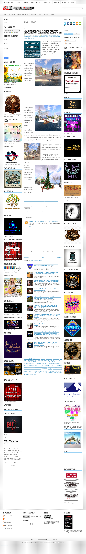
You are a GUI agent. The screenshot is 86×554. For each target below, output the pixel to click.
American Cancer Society (47, 360)
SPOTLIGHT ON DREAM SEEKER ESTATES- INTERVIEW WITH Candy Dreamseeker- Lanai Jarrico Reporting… (45, 344)
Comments (68, 43)
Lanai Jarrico (32, 361)
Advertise (56, 2)
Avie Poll (57, 360)
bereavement (59, 367)
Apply (40, 14)
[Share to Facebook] (29, 208)
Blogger (13, 465)
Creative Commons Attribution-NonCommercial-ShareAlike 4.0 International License (52, 522)
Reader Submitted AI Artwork (11, 453)
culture (36, 36)
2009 (27, 359)
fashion (50, 369)
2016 (44, 359)
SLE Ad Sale (31, 363)
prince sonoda (58, 371)
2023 (54, 359)
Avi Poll (38, 2)
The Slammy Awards (31, 367)
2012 (36, 359)
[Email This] (24, 208)
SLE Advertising (38, 363)
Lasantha (41, 542)
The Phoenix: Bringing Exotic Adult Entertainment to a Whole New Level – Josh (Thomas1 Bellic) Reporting (47, 316)
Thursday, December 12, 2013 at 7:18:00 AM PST (46, 221)
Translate (15, 32)
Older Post (59, 211)
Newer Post (26, 211)
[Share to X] (27, 208)
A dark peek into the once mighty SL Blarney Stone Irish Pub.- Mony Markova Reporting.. (47, 297)
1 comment (31, 38)
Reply (30, 226)
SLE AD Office (12, 14)
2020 (51, 359)
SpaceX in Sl (34, 365)
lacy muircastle (57, 369)
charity (39, 369)
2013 (39, 359)
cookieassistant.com (5, 545)
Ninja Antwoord (8, 525)
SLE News (49, 363)
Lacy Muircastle (8, 522)
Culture (19, 2)
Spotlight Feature (9, 2)
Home (5, 14)
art (56, 367)
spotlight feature (53, 372)
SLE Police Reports (55, 363)
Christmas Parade (30, 36)
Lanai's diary (40, 361)
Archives (77, 33)
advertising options (51, 367)
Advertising (37, 360)
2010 (30, 359)
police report (39, 371)
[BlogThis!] (26, 208)
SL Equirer (57, 361)
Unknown (31, 221)
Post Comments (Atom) (36, 260)
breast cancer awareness (30, 369)
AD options (57, 359)
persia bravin (32, 371)
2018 (47, 359)
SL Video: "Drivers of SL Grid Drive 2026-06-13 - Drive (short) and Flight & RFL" (12, 458)
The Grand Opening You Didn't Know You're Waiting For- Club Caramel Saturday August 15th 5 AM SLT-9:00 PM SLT (47, 306)
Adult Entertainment (29, 360)
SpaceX (30, 365)
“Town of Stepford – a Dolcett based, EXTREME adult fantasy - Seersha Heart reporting (46, 273)
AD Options (33, 14)
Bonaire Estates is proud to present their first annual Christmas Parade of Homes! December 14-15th (43, 32)
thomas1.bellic (33, 374)
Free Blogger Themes (48, 542)
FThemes (29, 542)
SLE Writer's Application (68, 2)
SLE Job (44, 363)
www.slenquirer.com (48, 520)
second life (57, 36)
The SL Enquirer (43, 365)
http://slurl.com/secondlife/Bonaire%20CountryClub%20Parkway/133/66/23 (41, 201)
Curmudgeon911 (8, 515)
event (47, 36)
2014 (42, 359)
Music (32, 2)
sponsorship (44, 372)
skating (25, 38)
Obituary (46, 361)
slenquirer (38, 372)
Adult (61, 359)
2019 (49, 359)
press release (52, 36)
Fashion (26, 2)
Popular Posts (68, 33)
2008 (25, 359)
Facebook (46, 14)
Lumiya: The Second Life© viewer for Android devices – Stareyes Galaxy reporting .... (46, 264)
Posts (67, 40)
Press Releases (47, 2)
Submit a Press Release (22, 14)
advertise (45, 367)
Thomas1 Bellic (39, 367)
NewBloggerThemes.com (58, 542)
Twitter (52, 14)
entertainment (42, 36)
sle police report (32, 372)
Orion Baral (52, 361)
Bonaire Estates (45, 35)
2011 (34, 359)
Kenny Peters (7, 519)
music (26, 371)
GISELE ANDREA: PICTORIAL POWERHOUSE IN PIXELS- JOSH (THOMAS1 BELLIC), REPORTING (46, 281)
